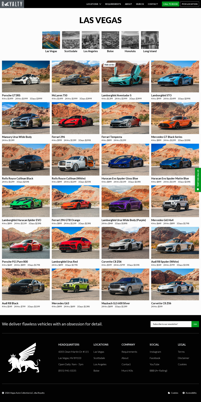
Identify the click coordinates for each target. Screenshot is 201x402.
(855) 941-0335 (67, 370)
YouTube (154, 364)
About (128, 4)
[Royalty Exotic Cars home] (12, 4)
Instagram (155, 351)
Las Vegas (99, 351)
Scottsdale (99, 358)
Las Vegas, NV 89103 (69, 358)
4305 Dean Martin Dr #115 (73, 351)
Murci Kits (127, 370)
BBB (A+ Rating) (158, 370)
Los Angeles (100, 364)
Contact (153, 4)
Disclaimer (183, 358)
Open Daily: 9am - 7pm (70, 364)
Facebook (155, 358)
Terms (181, 351)
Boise (96, 370)
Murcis (140, 4)
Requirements (113, 4)
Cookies (182, 364)
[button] (94, 4)
